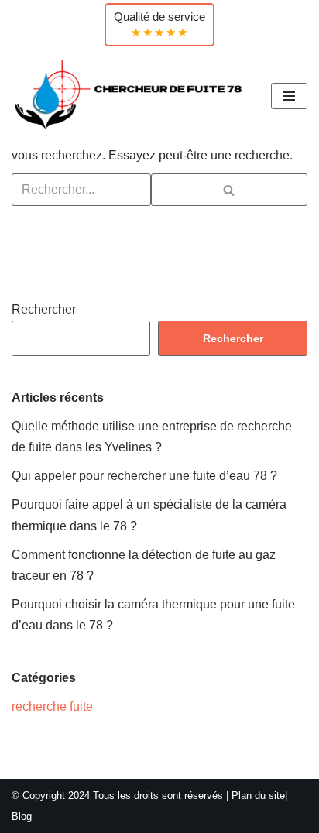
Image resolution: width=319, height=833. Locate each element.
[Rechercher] (229, 189)
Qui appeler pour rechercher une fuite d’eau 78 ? (144, 475)
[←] (130, 96)
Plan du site (258, 795)
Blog (22, 816)
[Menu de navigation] (289, 96)
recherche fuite (52, 706)
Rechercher (44, 309)
